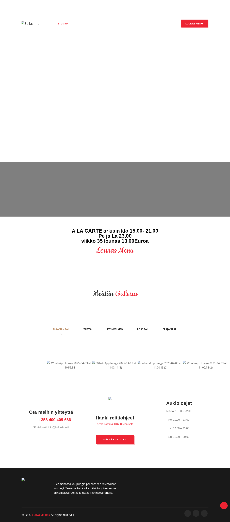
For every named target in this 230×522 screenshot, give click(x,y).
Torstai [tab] (142, 329)
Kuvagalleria (128, 23)
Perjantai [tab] (169, 329)
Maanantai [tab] (61, 329)
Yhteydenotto (157, 23)
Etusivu (63, 23)
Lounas (102, 23)
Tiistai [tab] (87, 329)
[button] (5, 365)
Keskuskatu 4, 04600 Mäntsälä (115, 424)
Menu (82, 23)
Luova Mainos (41, 515)
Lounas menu (194, 23)
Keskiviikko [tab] (115, 329)
